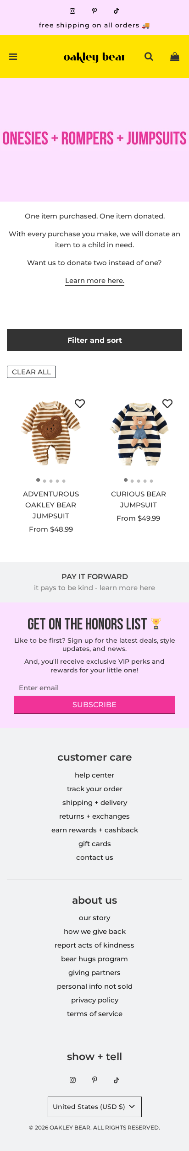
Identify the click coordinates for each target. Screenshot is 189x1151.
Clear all (31, 372)
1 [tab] (40, 480)
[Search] (148, 57)
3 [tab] (53, 480)
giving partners (94, 972)
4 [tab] (59, 480)
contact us (94, 857)
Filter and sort (94, 340)
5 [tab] (66, 480)
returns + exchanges (94, 816)
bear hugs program (94, 958)
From (51, 529)
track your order (94, 788)
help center (94, 775)
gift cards (94, 843)
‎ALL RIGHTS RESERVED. (126, 1127)
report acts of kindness (94, 945)
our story (94, 917)
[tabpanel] (51, 432)
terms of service (94, 1013)
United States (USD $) (90, 1107)
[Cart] (175, 57)
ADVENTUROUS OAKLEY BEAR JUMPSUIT (51, 505)
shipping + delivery (94, 802)
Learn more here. (94, 280)
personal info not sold (95, 986)
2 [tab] (46, 480)
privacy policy (94, 1000)
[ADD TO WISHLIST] (80, 403)
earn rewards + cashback (94, 830)
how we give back (95, 931)
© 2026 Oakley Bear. (61, 1127)
